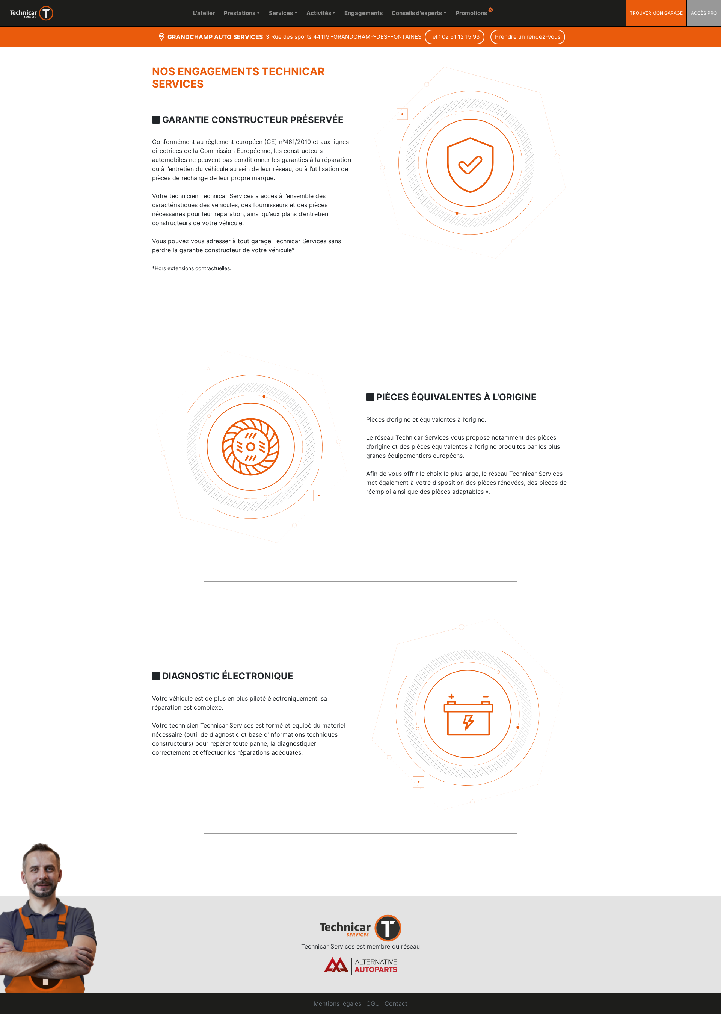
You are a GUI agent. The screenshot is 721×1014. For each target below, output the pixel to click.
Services (281, 13)
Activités (318, 13)
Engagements (363, 13)
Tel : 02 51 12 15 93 (454, 36)
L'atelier (204, 13)
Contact (396, 1003)
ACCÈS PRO (704, 13)
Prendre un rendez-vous (528, 36)
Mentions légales (337, 1003)
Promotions (472, 13)
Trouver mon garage (656, 13)
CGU (373, 1003)
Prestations (239, 13)
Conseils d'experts (417, 13)
